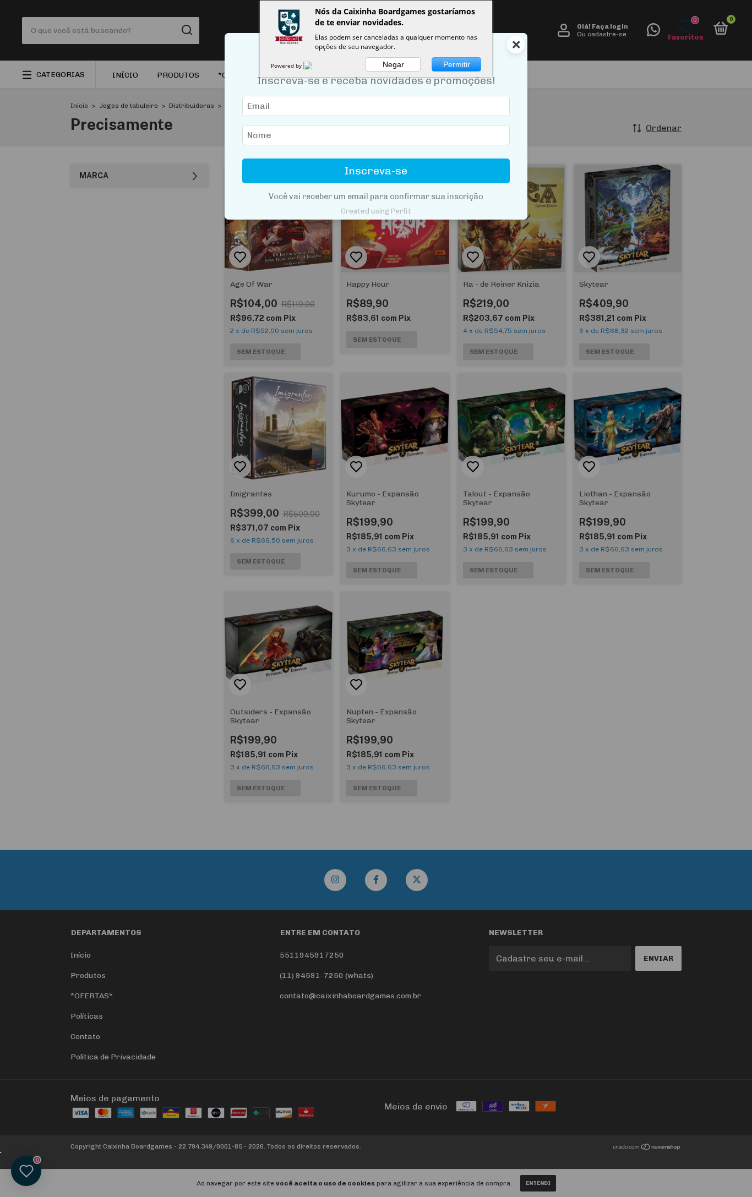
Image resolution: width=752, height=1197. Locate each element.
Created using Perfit (376, 211)
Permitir (456, 64)
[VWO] (314, 65)
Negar (393, 64)
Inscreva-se (376, 171)
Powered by (287, 65)
